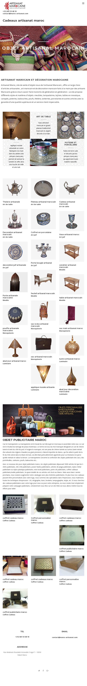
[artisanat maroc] (15, 5)
